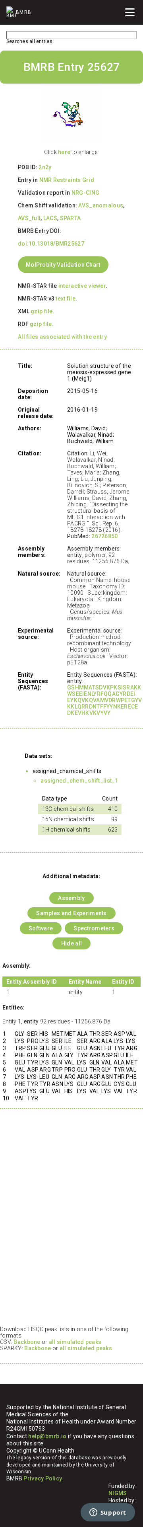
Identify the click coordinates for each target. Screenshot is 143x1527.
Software (41, 928)
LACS (50, 218)
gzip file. (42, 311)
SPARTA (70, 218)
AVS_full (29, 218)
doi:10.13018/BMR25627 (51, 243)
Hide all (71, 943)
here (64, 152)
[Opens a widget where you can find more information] (107, 1513)
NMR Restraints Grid (66, 180)
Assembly (71, 898)
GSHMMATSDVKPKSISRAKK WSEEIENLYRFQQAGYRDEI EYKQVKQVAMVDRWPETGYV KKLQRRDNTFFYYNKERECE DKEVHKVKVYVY (104, 700)
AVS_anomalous (100, 205)
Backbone (27, 1342)
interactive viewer (82, 286)
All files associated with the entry (62, 337)
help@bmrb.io (47, 1436)
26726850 (104, 536)
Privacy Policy (42, 1478)
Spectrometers (93, 928)
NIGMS (117, 1493)
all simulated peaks (75, 1342)
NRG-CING (85, 192)
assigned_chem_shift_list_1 (79, 780)
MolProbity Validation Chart (63, 265)
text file (65, 298)
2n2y (45, 167)
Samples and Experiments (71, 913)
